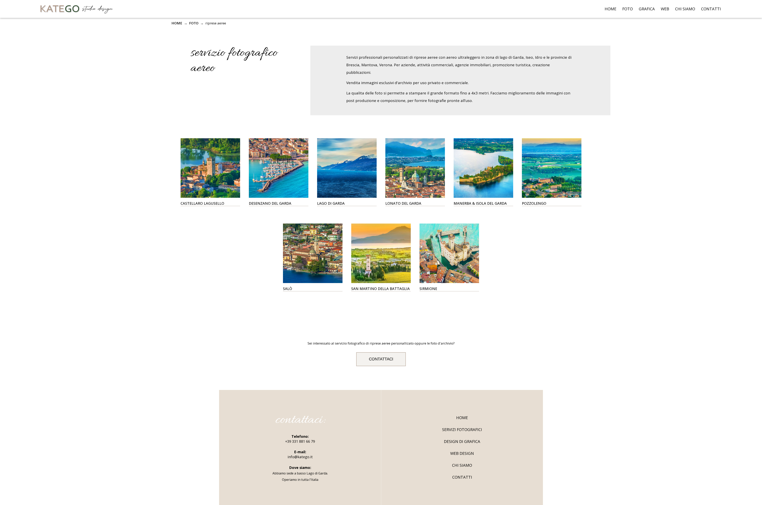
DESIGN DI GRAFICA (462, 441)
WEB (665, 9)
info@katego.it (300, 456)
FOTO (627, 9)
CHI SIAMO (685, 9)
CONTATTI (711, 9)
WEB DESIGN (462, 453)
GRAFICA (647, 9)
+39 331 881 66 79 (300, 441)
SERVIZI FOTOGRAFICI (462, 429)
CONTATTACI (381, 359)
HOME (610, 9)
